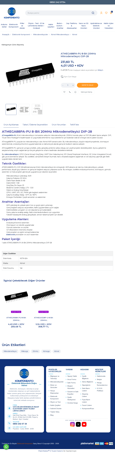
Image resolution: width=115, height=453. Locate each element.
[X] (78, 424)
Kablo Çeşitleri (55, 405)
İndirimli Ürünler (56, 408)
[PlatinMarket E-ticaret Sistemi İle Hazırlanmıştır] (87, 443)
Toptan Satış (54, 412)
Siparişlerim (86, 385)
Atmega (46, 351)
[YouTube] (84, 424)
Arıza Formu (71, 379)
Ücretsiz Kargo (72, 403)
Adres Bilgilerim (87, 382)
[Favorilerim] (106, 13)
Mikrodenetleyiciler (57, 382)
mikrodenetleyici (12, 154)
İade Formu (71, 383)
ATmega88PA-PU (9, 135)
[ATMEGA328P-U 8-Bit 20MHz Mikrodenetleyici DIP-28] (43, 299)
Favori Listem (87, 405)
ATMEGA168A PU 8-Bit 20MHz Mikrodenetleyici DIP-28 (16, 319)
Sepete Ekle (16, 331)
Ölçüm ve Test (55, 402)
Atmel (56, 351)
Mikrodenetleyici (10, 351)
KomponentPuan (88, 408)
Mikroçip (24, 351)
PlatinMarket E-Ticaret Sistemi (50, 451)
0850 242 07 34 (20, 424)
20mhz (35, 351)
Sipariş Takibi (72, 376)
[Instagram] (72, 424)
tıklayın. (100, 70)
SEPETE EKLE (87, 85)
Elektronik (10, 235)
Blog (51, 415)
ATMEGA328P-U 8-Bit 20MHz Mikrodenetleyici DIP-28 (43, 319)
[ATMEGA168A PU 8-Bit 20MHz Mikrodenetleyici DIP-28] (16, 299)
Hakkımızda (101, 376)
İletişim (99, 379)
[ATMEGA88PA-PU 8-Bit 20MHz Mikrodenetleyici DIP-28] (30, 75)
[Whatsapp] (6, 447)
